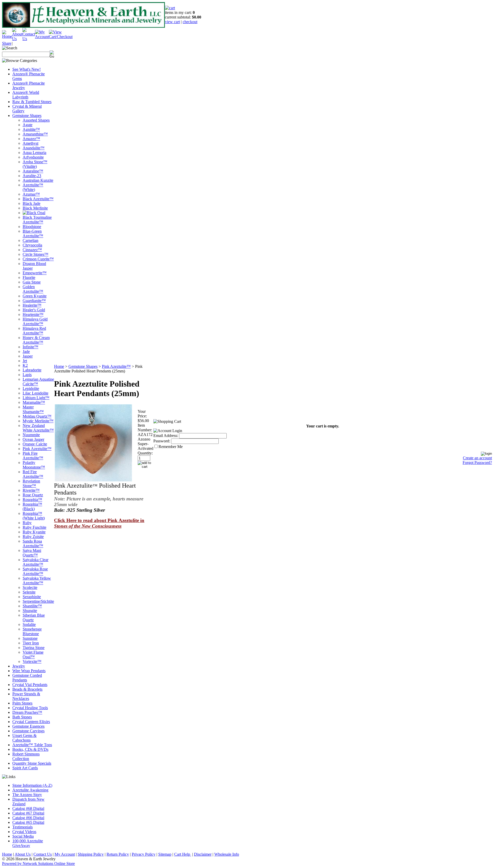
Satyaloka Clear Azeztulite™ (35, 562)
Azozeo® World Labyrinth (25, 94)
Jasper (28, 356)
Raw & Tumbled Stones (31, 101)
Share (6, 43)
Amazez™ (31, 138)
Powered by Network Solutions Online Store (38, 863)
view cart (172, 22)
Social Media (23, 836)
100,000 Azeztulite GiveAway (27, 843)
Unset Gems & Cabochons (24, 737)
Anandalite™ (34, 148)
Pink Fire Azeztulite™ (33, 455)
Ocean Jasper (33, 439)
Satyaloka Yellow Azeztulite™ (37, 580)
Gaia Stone (32, 282)
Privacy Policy (143, 854)
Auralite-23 (32, 175)
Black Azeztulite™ (38, 199)
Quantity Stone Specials (31, 763)
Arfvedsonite (33, 157)
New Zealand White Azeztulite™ (38, 427)
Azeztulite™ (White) (33, 187)
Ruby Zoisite (33, 536)
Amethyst (30, 143)
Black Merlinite (35, 208)
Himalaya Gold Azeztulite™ (35, 321)
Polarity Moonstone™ (34, 464)
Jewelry (18, 666)
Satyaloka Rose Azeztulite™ (35, 571)
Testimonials (22, 827)
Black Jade (31, 203)
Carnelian (30, 240)
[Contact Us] (28, 38)
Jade (26, 351)
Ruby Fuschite (34, 527)
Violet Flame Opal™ (33, 654)
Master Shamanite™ (33, 409)
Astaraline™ (33, 171)
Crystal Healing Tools (30, 708)
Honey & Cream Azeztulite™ (36, 339)
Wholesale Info (226, 854)
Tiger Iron (31, 643)
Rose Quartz (33, 495)
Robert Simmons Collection (26, 756)
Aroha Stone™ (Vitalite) (35, 164)
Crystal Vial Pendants (29, 684)
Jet (25, 361)
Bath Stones (22, 717)
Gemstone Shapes (26, 115)
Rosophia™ (32, 499)
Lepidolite (31, 388)
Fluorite (29, 277)
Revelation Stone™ (31, 483)
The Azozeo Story (27, 794)
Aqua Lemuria (34, 152)
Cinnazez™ (32, 250)
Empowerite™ (35, 273)
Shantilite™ (32, 606)
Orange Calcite (35, 444)
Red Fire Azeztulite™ (33, 474)
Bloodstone (32, 226)
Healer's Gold (34, 310)
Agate (27, 125)
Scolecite (30, 587)
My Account (65, 854)
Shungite (30, 610)
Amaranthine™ (35, 134)
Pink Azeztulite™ (37, 448)
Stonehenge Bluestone (32, 631)
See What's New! (26, 69)
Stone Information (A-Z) (32, 785)
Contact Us (42, 854)
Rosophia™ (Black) (32, 506)
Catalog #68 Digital (28, 808)
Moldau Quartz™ (37, 416)
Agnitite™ (31, 129)
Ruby (27, 522)
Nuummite (31, 435)
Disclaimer (202, 854)
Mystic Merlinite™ (38, 421)
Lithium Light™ (36, 398)
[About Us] (17, 38)
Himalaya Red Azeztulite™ (34, 330)
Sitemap (164, 854)
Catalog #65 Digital (28, 822)
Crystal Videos (24, 831)
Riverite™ (31, 490)
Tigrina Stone (34, 647)
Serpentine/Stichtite (38, 601)
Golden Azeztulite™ (33, 289)
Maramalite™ (34, 402)
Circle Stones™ (35, 254)
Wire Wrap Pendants (29, 671)
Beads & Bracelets (27, 689)
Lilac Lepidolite (35, 393)
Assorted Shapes (36, 120)
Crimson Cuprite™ (38, 259)
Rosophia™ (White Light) (34, 515)
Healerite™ (32, 305)
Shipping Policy (91, 854)
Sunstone (30, 638)
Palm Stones (22, 703)
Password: (161, 441)
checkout (190, 22)
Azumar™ (31, 194)
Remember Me (170, 446)
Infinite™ (30, 347)
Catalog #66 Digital (28, 818)
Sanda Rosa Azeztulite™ (33, 543)
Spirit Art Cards (25, 768)
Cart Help (182, 854)
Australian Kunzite (38, 180)
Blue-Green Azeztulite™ (33, 233)
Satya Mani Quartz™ (32, 552)
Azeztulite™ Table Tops (32, 745)
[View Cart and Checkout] (61, 36)
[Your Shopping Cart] (170, 8)
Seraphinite (32, 597)
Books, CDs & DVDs (30, 749)
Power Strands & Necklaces (26, 696)
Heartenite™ (33, 314)
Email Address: (165, 435)
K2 (25, 365)
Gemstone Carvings (28, 731)
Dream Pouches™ (27, 712)
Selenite (29, 592)
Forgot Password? (477, 462)
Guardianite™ (34, 300)
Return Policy (118, 854)
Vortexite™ (32, 661)
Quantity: (145, 453)
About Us (23, 854)
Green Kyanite (35, 296)
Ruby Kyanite (34, 532)
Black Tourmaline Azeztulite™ (37, 219)
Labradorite (32, 370)
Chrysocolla (32, 245)
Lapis (27, 374)
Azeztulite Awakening (30, 790)
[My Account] (42, 36)
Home (59, 366)
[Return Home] (7, 36)
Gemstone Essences (28, 726)
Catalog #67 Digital (28, 813)
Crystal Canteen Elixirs (31, 721)
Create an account (477, 458)
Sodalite (29, 624)
